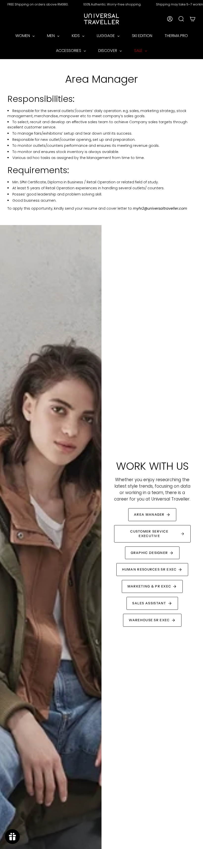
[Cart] (192, 19)
